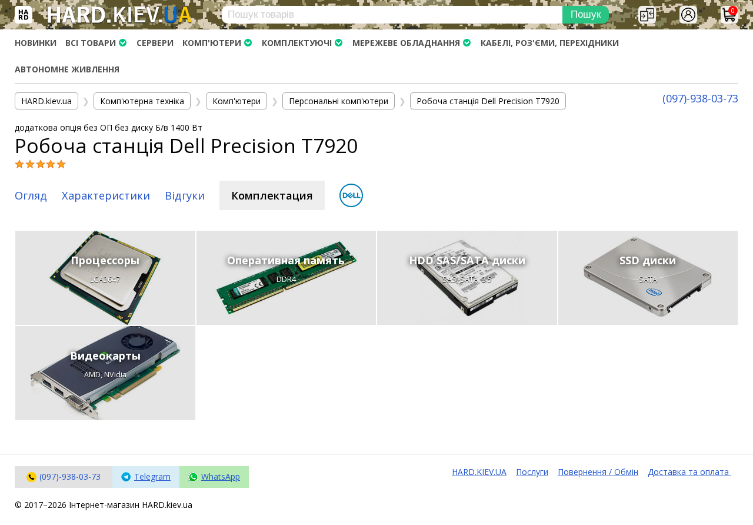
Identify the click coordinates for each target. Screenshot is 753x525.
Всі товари (90, 42)
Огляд (31, 195)
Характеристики (106, 195)
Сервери (155, 42)
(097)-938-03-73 (700, 98)
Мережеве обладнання (406, 42)
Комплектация (272, 195)
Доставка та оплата (689, 471)
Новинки (35, 42)
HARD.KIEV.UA (479, 471)
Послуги (532, 471)
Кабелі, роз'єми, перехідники (550, 42)
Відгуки (185, 195)
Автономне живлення (67, 69)
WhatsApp (220, 476)
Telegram (152, 476)
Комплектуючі (297, 42)
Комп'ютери (211, 42)
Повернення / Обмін (598, 471)
